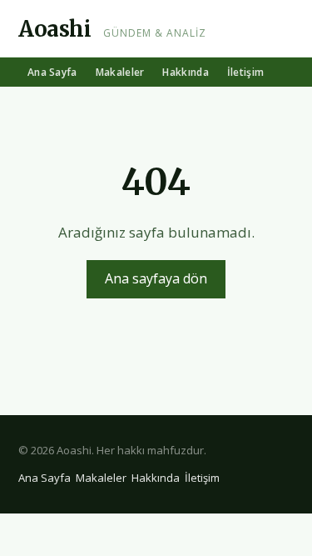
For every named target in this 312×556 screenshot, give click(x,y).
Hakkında (185, 72)
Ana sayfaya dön (156, 278)
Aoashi (55, 29)
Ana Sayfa (52, 72)
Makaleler (120, 72)
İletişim (245, 72)
